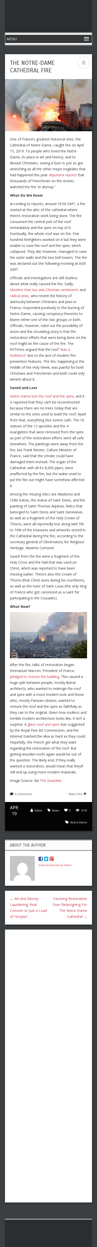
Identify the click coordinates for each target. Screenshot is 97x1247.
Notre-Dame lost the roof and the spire (42, 396)
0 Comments (23, 794)
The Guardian (50, 780)
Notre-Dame (78, 822)
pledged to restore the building (34, 676)
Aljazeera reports (63, 175)
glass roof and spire (43, 724)
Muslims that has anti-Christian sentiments (44, 289)
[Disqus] (48, 997)
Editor (39, 810)
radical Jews (19, 295)
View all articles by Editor (55, 865)
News (55, 810)
